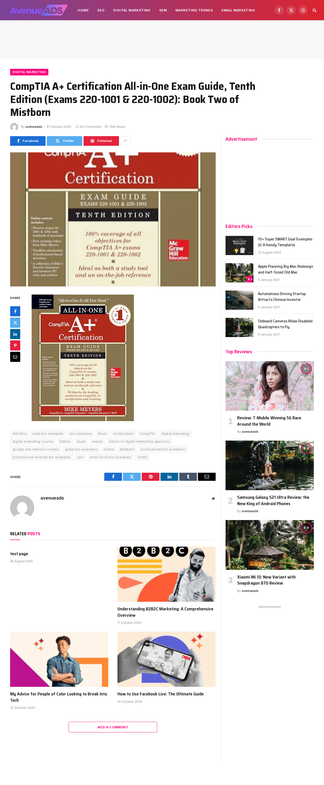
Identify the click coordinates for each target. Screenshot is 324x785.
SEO (101, 10)
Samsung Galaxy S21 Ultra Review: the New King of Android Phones (273, 500)
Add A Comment (112, 727)
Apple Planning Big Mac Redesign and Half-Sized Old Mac (285, 269)
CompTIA (147, 433)
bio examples (81, 433)
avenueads (34, 127)
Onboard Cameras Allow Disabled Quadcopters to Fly (285, 324)
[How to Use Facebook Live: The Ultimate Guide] (166, 659)
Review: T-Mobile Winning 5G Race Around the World (269, 421)
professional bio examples (163, 449)
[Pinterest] (15, 346)
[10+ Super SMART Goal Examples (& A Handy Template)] (239, 245)
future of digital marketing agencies (139, 441)
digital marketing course (33, 441)
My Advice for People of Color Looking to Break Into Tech (58, 697)
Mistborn (127, 449)
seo (80, 457)
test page (19, 554)
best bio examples (48, 433)
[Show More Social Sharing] (125, 141)
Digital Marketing (132, 10)
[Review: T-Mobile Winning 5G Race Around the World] (270, 386)
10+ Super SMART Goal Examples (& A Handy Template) (285, 242)
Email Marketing (238, 10)
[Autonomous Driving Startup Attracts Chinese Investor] (239, 300)
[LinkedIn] (15, 334)
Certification (123, 433)
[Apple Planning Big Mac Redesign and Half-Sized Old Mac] (239, 272)
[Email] (15, 357)
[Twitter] (15, 323)
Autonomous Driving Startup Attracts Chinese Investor (282, 297)
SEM (163, 10)
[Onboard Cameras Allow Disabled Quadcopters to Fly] (239, 327)
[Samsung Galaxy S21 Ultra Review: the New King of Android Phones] (270, 465)
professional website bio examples (42, 457)
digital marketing (175, 433)
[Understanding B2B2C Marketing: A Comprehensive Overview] (166, 574)
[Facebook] (15, 311)
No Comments (91, 127)
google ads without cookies (36, 449)
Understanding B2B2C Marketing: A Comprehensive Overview (165, 612)
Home (83, 10)
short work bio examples (110, 457)
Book (102, 433)
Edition (65, 441)
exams (97, 441)
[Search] (314, 10)
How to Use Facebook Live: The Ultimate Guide (160, 694)
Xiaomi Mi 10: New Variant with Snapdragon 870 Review (266, 580)
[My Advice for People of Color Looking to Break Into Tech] (59, 659)
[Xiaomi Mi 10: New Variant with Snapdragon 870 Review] (270, 545)
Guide (109, 449)
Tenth (142, 457)
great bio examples (81, 449)
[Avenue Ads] (39, 10)
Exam (81, 441)
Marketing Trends (194, 10)
